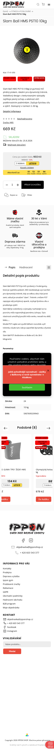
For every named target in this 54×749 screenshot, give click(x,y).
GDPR (5, 592)
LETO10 (32, 163)
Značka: (8, 122)
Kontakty (7, 568)
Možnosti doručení (17, 144)
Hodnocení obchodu (12, 599)
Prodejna (7, 572)
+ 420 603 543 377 (29, 552)
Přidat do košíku (32, 185)
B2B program (9, 603)
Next (49, 428)
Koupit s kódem (27, 167)
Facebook (23, 540)
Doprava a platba (11, 576)
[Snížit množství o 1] (6, 185)
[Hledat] (38, 4)
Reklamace (8, 588)
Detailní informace (12, 111)
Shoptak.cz (41, 745)
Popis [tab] (12, 267)
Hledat (12, 651)
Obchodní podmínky (12, 595)
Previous (6, 428)
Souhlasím (27, 387)
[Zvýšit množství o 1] (17, 185)
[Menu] (49, 4)
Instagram (31, 540)
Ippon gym (8, 580)
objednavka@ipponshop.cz (29, 547)
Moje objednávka (11, 607)
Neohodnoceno (24, 119)
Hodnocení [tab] (26, 267)
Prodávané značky (11, 584)
